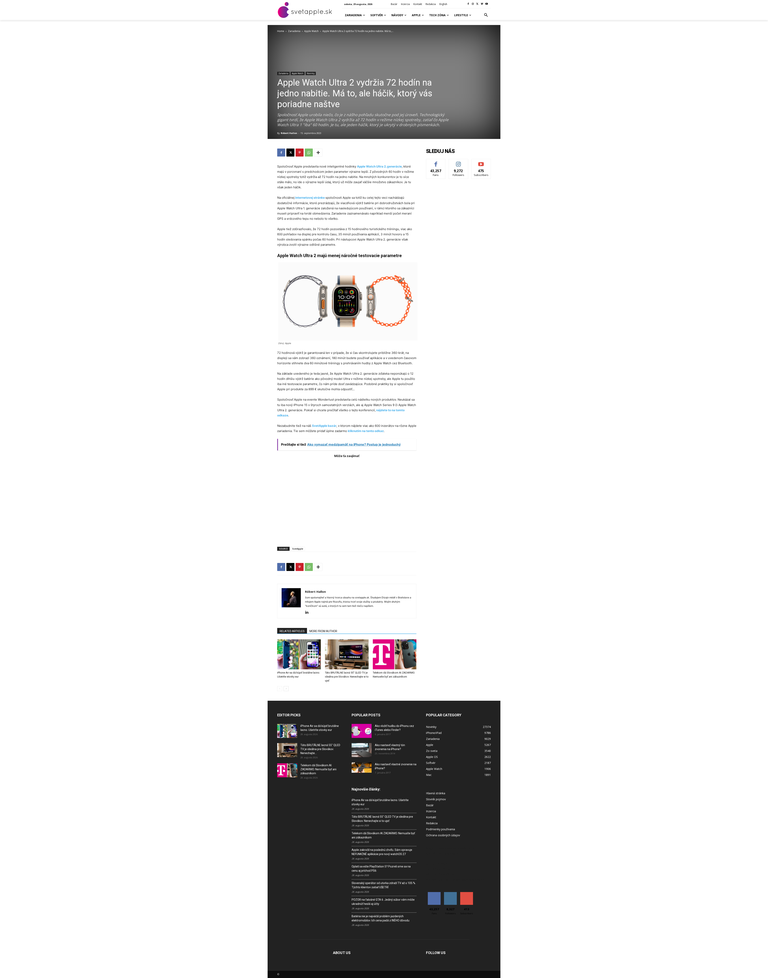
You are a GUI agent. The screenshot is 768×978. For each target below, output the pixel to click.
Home (280, 31)
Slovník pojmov (436, 799)
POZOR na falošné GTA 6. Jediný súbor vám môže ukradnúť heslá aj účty (383, 901)
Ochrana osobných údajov (443, 835)
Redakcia (432, 823)
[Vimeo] (482, 4)
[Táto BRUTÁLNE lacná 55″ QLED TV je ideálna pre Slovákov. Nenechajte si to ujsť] (347, 654)
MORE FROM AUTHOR (323, 631)
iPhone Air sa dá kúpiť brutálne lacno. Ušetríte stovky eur (380, 802)
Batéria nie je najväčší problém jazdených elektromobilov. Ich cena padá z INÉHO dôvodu (380, 918)
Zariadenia (294, 31)
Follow (458, 162)
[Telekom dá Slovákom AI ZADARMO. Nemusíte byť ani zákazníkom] (394, 654)
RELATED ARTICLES (292, 631)
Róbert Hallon (289, 133)
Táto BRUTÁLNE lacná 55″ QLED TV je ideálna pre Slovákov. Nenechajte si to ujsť (347, 676)
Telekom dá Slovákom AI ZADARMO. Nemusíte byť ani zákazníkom (318, 769)
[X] (477, 4)
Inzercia (431, 811)
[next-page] (286, 688)
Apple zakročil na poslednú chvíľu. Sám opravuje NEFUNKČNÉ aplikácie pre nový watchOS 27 (382, 852)
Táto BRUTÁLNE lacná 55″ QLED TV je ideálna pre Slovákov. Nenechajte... (320, 749)
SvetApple (297, 548)
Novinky (311, 73)
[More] (318, 153)
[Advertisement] (346, 500)
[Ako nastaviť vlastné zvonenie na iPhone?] (362, 767)
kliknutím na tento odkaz (366, 431)
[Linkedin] (308, 612)
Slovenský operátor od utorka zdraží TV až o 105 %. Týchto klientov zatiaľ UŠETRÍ (384, 885)
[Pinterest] (300, 153)
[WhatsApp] (309, 153)
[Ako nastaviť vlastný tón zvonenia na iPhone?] (362, 750)
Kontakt (431, 817)
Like (436, 162)
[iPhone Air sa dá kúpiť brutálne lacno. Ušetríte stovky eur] (299, 654)
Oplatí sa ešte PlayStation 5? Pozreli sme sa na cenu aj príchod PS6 (381, 868)
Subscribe (481, 162)
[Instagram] (473, 4)
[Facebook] (468, 4)
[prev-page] (279, 688)
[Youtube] (486, 4)
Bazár (430, 805)
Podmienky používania (440, 829)
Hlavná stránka (435, 793)
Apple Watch (311, 31)
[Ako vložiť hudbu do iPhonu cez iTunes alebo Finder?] (362, 731)
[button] (486, 15)
